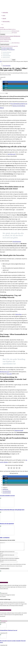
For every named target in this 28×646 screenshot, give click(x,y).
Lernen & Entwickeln (6, 55)
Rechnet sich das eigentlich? (7, 523)
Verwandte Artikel (4, 495)
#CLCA (4, 15)
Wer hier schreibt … (6, 21)
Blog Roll (4, 18)
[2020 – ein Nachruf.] (7, 534)
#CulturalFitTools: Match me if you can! (8, 630)
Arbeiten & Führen (6, 57)
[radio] (8, 468)
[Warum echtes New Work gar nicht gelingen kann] (7, 507)
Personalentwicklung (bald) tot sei (18, 103)
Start (1, 61)
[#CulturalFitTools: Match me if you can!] (3, 627)
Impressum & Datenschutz (5, 37)
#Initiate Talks (5, 12)
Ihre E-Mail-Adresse (15, 42)
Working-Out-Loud (4, 371)
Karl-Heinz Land (11, 154)
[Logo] (3, 49)
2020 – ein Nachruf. (5, 537)
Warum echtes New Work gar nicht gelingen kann (12, 509)
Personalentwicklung (7, 491)
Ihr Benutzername (15, 31)
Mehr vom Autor (11, 495)
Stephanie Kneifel (19, 430)
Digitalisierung (5, 489)
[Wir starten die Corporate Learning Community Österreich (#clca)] (3, 638)
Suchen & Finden (6, 53)
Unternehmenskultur (7, 492)
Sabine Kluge (18, 314)
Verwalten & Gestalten (7, 52)
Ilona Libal (9, 373)
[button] (5, 82)
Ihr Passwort (14, 32)
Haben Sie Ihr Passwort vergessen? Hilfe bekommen (10, 36)
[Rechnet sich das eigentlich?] (7, 520)
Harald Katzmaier (17, 241)
